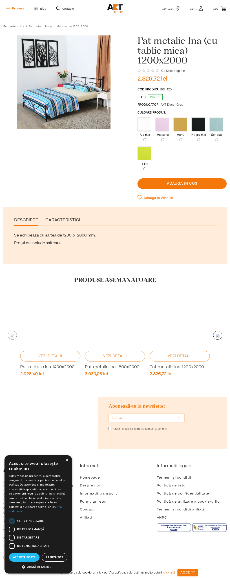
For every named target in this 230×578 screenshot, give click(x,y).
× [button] (67, 460)
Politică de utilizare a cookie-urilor (189, 501)
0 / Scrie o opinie (173, 70)
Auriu (180, 134)
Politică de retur (172, 485)
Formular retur (93, 501)
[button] (38, 567)
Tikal (145, 164)
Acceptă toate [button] (24, 557)
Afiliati (86, 517)
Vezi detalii (50, 356)
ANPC (162, 517)
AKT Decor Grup (172, 105)
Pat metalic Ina (13, 26)
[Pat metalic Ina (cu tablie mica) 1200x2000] (63, 85)
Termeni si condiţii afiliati (180, 509)
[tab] (26, 222)
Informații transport (98, 493)
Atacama (163, 134)
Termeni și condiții (174, 477)
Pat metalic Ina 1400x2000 (47, 367)
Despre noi (90, 485)
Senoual (216, 134)
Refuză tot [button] (54, 557)
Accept (187, 572)
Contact (87, 509)
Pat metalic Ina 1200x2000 (177, 367)
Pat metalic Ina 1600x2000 (112, 367)
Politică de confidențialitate (183, 493)
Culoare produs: (151, 112)
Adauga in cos (182, 183)
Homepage (90, 477)
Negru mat (198, 134)
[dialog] (38, 514)
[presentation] (12, 335)
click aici (169, 572)
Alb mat (145, 134)
